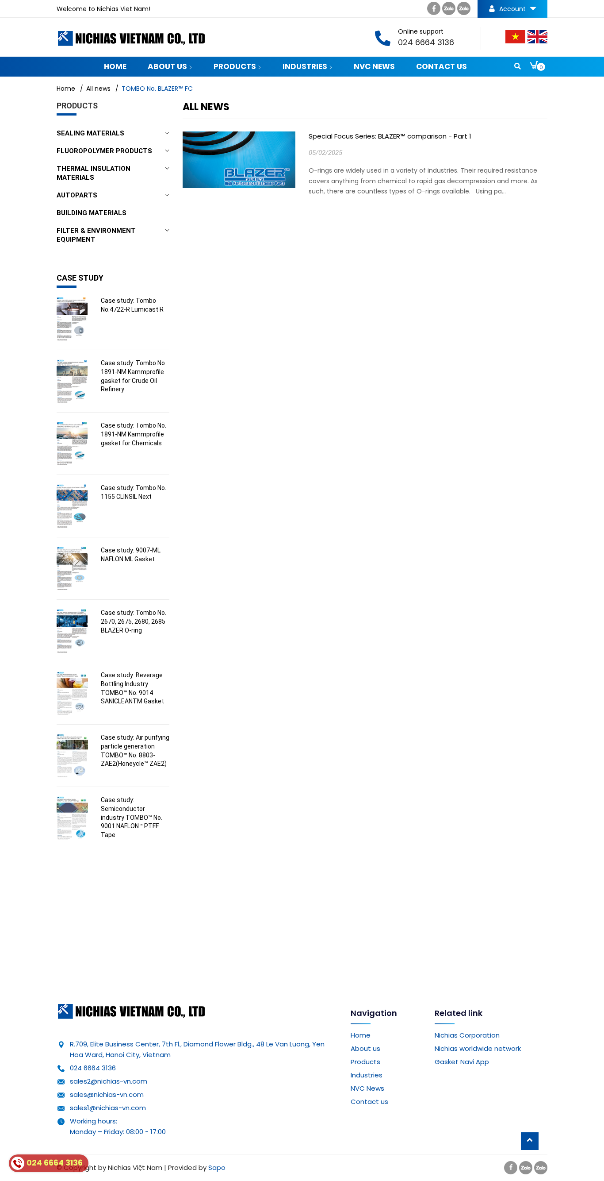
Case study (80, 277)
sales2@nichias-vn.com (108, 1081)
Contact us (441, 66)
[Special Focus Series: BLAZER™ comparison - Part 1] (239, 167)
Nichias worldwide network (478, 1048)
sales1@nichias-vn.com (108, 1107)
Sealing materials (90, 133)
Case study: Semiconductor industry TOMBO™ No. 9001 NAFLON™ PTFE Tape (131, 817)
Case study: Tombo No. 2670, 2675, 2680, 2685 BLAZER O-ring (133, 621)
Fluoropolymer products (104, 151)
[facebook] (433, 10)
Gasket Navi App (462, 1061)
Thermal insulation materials (93, 173)
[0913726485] (463, 10)
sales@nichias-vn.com (107, 1094)
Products (236, 66)
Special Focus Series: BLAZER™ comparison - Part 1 (390, 136)
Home (115, 66)
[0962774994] (448, 10)
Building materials (91, 213)
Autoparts (77, 195)
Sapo (217, 1167)
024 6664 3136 (93, 1068)
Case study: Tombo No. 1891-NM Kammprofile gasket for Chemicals (133, 434)
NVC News (374, 66)
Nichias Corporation (467, 1035)
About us (168, 66)
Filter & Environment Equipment (96, 235)
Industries (306, 66)
